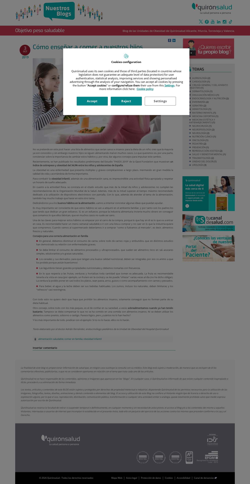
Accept (92, 101)
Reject (126, 101)
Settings (160, 101)
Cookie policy (145, 89)
